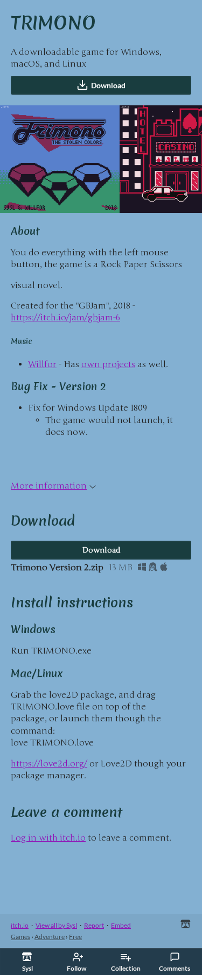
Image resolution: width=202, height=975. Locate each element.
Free (75, 937)
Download (108, 85)
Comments (174, 968)
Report (94, 925)
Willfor (42, 364)
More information (49, 486)
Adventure (49, 937)
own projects (108, 364)
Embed (121, 925)
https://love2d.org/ (49, 763)
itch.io (20, 925)
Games (20, 937)
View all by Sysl (56, 925)
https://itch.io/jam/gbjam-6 (65, 317)
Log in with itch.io (48, 838)
